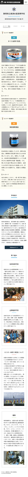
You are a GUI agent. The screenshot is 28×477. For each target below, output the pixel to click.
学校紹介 (16, 26)
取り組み (23, 26)
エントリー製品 (6, 26)
